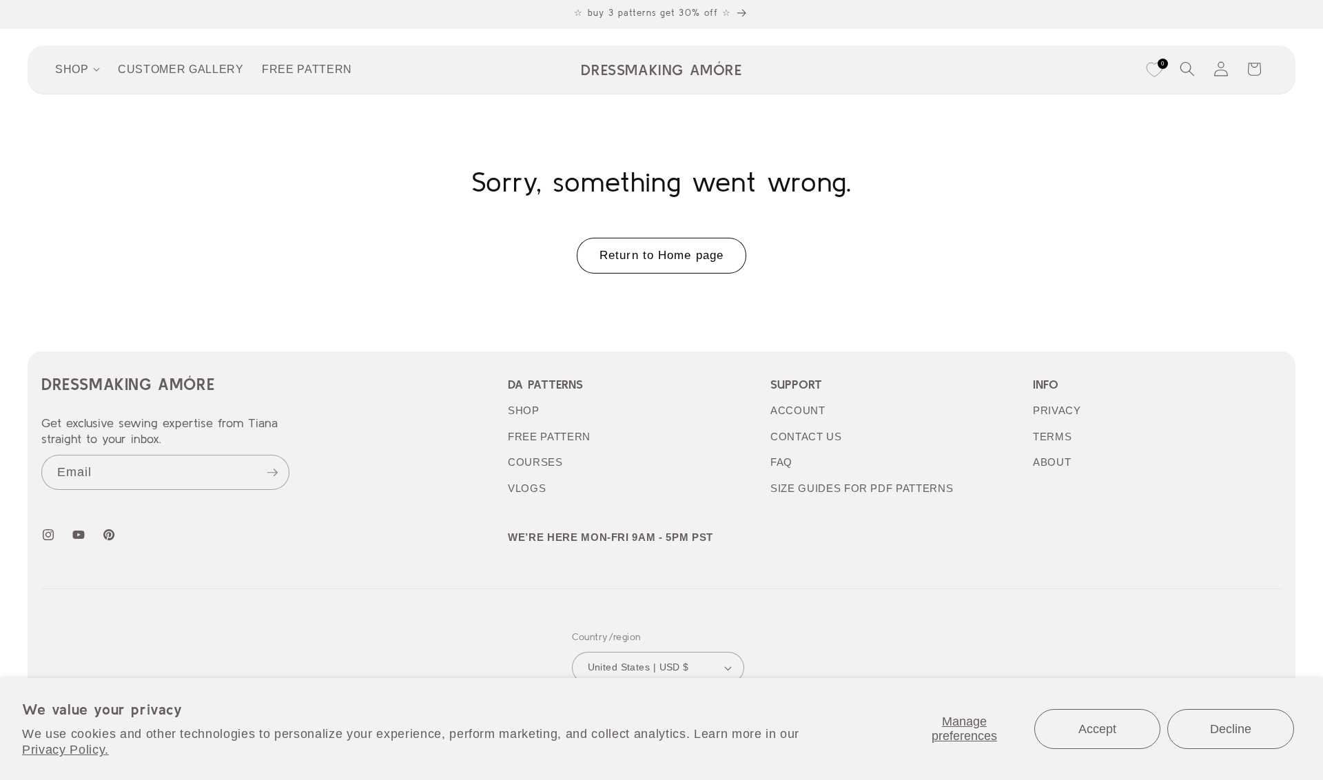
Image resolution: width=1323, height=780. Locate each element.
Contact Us (806, 436)
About (1052, 462)
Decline (1230, 729)
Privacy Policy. (65, 750)
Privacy (1057, 410)
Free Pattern (549, 436)
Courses (535, 462)
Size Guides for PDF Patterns (861, 488)
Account (797, 410)
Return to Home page (661, 255)
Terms (1052, 436)
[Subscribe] (272, 473)
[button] (1187, 68)
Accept (1097, 729)
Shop (524, 410)
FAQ (781, 462)
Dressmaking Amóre (127, 384)
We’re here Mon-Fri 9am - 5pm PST (610, 537)
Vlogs (527, 488)
